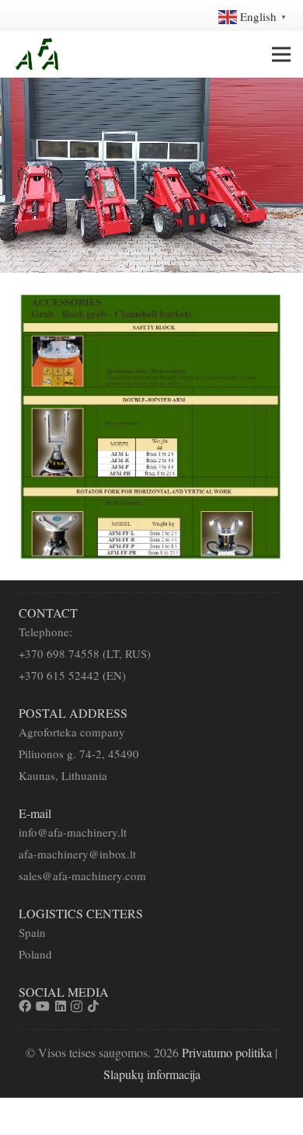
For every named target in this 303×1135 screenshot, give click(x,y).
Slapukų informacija (151, 1074)
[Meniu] (281, 54)
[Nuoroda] (38, 54)
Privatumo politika (227, 1052)
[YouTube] (43, 1006)
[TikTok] (93, 1006)
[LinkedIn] (60, 1006)
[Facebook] (25, 1006)
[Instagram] (76, 1007)
